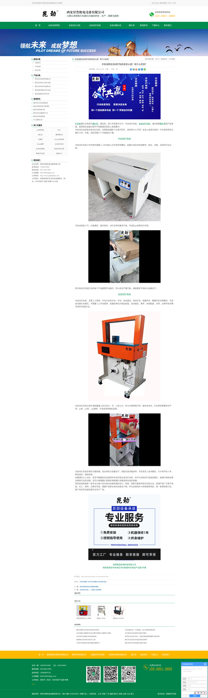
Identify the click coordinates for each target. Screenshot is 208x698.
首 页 (37, 25)
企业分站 (155, 3)
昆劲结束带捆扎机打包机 (43, 90)
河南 (103, 694)
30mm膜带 (40, 144)
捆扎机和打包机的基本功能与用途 (136, 643)
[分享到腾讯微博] (139, 69)
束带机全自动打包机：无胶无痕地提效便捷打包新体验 (142, 636)
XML (174, 3)
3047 (59, 130)
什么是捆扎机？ (38, 120)
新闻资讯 (144, 25)
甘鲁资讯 (38, 63)
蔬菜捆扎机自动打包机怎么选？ (86, 640)
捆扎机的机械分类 (39, 110)
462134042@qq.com (47, 173)
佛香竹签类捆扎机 (79, 655)
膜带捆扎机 (59, 135)
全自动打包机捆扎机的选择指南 (86, 636)
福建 (111, 694)
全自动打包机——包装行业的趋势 (90, 590)
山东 (99, 694)
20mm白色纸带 (59, 139)
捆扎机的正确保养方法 (40, 113)
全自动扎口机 (74, 25)
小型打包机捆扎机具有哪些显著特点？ (88, 643)
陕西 (120, 694)
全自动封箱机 (40, 149)
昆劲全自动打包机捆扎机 (43, 86)
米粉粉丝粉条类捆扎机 (118, 655)
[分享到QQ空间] (134, 69)
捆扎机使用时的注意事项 (41, 106)
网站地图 (163, 3)
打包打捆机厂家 (85, 582)
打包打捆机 (93, 582)
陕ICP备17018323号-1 (70, 694)
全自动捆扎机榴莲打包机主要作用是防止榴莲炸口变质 (93, 633)
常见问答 (38, 70)
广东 (107, 694)
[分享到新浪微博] (136, 69)
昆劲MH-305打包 (118, 618)
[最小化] (205, 664)
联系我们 (168, 25)
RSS (169, 3)
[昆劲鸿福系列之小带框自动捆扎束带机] (83, 610)
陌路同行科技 (171, 694)
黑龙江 (115, 694)
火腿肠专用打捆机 (97, 655)
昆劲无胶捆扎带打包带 (42, 94)
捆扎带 (132, 25)
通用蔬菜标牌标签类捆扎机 (57, 655)
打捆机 (40, 139)
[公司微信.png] (95, 674)
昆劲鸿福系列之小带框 (84, 618)
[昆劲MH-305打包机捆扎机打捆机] (118, 610)
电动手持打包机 (59, 149)
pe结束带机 (40, 130)
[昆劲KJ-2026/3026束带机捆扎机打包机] (101, 610)
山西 (124, 694)
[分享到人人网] (142, 69)
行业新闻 (38, 66)
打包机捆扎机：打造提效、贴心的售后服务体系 (140, 630)
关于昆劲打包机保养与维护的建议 (136, 633)
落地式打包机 (40, 153)
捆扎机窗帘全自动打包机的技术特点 (87, 630)
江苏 (128, 694)
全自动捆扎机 (115, 25)
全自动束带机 (54, 25)
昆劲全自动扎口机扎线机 (43, 83)
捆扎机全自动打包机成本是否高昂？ (136, 640)
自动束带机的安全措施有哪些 (89, 587)
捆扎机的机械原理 (39, 116)
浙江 (132, 694)
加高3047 (59, 153)
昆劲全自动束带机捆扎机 (43, 79)
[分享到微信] (145, 69)
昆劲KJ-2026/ (101, 618)
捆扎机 (40, 135)
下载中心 (156, 25)
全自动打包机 (95, 25)
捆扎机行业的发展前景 (40, 103)
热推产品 (83, 694)
